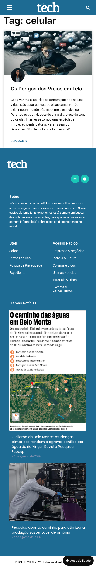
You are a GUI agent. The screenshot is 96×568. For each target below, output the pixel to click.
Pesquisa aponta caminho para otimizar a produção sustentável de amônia (48, 530)
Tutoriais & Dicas (65, 280)
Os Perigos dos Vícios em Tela (46, 89)
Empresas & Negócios (68, 251)
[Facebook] (85, 179)
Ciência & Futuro (64, 258)
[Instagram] (75, 179)
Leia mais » (19, 141)
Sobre (13, 251)
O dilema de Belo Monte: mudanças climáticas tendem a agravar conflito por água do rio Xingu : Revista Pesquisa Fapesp (47, 444)
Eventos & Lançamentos (63, 288)
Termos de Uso (20, 258)
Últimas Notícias (64, 273)
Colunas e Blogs (64, 265)
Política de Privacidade (25, 265)
